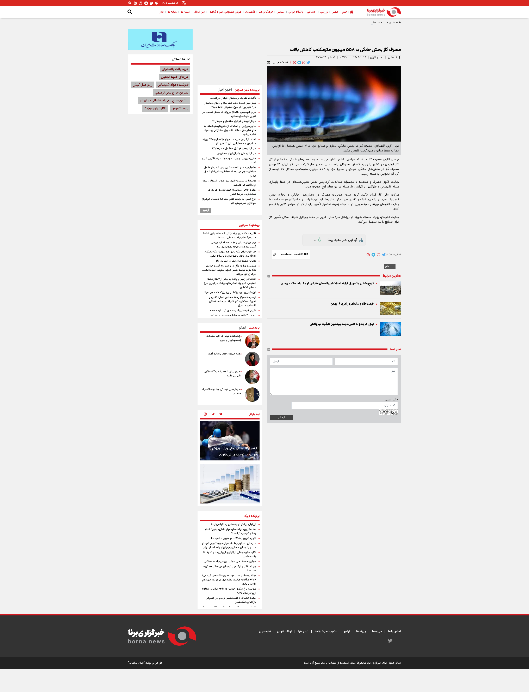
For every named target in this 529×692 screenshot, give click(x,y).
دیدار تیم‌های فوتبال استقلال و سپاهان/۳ (234, 121)
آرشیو (206, 210)
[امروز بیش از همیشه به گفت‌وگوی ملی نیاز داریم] (252, 377)
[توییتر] (151, 3)
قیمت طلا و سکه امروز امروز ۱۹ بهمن (352, 304)
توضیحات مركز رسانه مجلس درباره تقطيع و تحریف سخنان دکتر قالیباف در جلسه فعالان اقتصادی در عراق (232, 301)
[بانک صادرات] (160, 39)
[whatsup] (303, 62)
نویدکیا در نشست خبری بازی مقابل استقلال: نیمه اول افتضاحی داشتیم (229, 183)
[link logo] (384, 12)
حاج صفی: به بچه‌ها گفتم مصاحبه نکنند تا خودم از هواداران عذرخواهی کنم (229, 201)
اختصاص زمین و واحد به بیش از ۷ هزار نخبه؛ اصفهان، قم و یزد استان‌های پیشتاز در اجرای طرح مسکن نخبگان (230, 283)
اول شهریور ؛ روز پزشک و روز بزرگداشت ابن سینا (230, 292)
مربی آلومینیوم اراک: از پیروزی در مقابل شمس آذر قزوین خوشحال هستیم (229, 114)
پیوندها (361, 631)
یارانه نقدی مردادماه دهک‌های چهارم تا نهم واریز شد (371, 23)
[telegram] (299, 62)
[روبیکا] (157, 3)
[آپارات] (135, 3)
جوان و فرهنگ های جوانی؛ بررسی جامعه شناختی (230, 562)
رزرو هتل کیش (143, 84)
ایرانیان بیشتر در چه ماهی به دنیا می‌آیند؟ (233, 524)
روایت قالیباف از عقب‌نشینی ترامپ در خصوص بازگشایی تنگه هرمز (231, 600)
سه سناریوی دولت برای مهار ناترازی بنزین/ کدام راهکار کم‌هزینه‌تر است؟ (230, 531)
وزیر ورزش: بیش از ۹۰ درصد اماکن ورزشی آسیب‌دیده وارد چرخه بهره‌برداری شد (233, 245)
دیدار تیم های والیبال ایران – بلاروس (236, 153)
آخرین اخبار (225, 90)
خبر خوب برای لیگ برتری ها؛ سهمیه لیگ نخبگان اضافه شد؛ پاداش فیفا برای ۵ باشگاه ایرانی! (230, 254)
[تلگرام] (146, 3)
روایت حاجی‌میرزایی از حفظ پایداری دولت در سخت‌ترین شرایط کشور (232, 192)
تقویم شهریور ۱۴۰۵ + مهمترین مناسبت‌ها (233, 538)
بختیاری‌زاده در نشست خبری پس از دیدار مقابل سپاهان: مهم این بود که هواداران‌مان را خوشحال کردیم (230, 172)
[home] (352, 12)
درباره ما (377, 631)
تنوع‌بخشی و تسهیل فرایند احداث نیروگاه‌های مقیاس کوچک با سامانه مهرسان (327, 283)
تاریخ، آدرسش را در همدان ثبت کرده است (233, 311)
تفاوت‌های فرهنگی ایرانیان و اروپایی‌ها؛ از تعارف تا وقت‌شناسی (229, 554)
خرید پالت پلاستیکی (175, 69)
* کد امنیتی (391, 400)
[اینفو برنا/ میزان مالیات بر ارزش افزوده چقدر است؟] (230, 483)
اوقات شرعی (284, 631)
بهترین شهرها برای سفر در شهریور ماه (236, 261)
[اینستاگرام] (141, 3)
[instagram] (205, 414)
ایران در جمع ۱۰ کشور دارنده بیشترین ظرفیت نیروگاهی (342, 324)
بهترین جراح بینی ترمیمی (171, 92)
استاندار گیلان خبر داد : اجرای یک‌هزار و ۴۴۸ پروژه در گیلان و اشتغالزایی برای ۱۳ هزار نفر (229, 141)
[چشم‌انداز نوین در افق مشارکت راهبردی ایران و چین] (252, 341)
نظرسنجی (265, 631)
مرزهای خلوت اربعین (174, 76)
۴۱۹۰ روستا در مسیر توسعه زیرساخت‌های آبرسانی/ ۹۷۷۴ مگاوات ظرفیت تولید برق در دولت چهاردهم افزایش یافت (229, 580)
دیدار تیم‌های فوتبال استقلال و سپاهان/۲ (234, 149)
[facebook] (294, 62)
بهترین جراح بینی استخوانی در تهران (164, 100)
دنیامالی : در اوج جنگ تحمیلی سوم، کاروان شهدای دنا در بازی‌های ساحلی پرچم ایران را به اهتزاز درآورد (228, 545)
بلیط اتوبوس (180, 108)
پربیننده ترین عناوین (247, 90)
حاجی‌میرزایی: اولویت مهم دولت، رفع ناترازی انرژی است (228, 160)
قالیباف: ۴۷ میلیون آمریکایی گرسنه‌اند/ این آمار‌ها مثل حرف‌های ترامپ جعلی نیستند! (229, 236)
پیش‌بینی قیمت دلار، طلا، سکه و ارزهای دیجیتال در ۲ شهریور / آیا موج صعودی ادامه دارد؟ (230, 105)
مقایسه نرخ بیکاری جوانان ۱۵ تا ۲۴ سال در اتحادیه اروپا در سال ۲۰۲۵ (228, 591)
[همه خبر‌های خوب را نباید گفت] (252, 359)
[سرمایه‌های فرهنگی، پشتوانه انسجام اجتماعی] (252, 394)
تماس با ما (394, 631)
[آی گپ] (130, 3)
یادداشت (254, 328)
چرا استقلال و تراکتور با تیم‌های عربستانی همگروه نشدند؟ (229, 569)
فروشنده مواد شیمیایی (172, 84)
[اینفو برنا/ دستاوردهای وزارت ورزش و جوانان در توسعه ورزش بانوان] (230, 440)
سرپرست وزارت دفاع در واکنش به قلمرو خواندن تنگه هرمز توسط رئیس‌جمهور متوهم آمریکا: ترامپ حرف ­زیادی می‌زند (229, 270)
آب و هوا (303, 631)
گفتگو (242, 328)
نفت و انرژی (377, 57)
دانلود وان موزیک (155, 108)
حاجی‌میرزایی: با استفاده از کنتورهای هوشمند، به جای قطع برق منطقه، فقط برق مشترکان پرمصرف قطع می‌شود (230, 130)
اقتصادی (392, 57)
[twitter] (308, 62)
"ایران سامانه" (136, 663)
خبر (387, 266)
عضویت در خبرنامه (326, 631)
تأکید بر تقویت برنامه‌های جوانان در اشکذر (233, 98)
